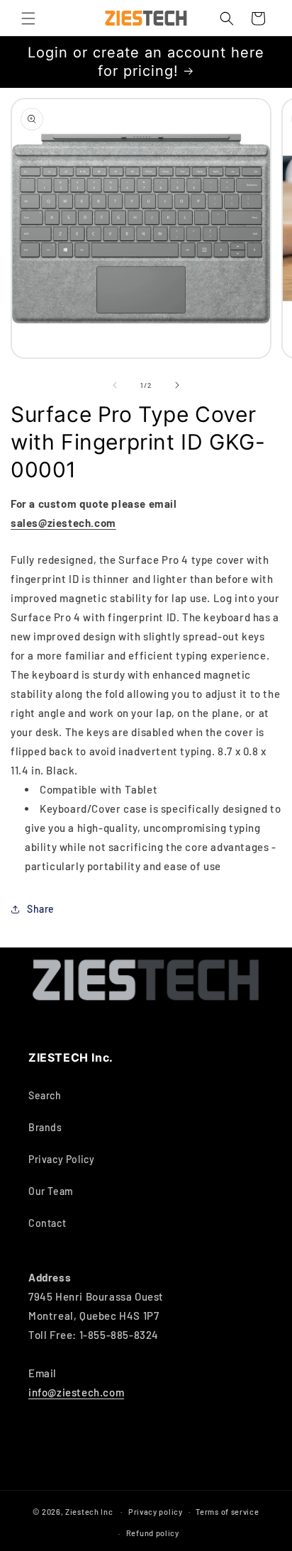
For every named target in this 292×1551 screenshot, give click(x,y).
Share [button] (41, 909)
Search (45, 1095)
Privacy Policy (61, 1159)
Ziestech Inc (89, 1511)
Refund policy (152, 1533)
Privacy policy (155, 1511)
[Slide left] (114, 385)
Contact (47, 1223)
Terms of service (227, 1511)
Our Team (51, 1191)
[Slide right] (177, 385)
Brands (45, 1127)
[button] (28, 18)
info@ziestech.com (76, 1392)
